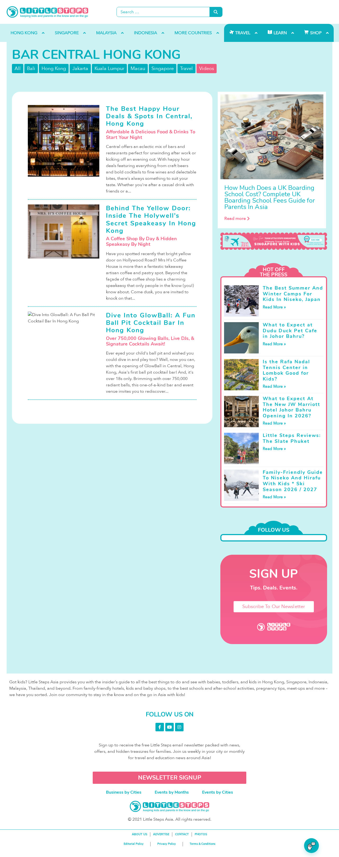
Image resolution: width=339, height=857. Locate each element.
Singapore (162, 68)
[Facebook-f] (159, 727)
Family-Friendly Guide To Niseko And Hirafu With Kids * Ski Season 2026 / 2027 (293, 481)
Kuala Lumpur (109, 68)
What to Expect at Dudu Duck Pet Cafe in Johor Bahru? (290, 330)
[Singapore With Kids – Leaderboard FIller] (274, 241)
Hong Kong (54, 68)
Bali (31, 68)
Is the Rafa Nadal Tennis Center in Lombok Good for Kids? (286, 370)
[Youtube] (169, 727)
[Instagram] (179, 727)
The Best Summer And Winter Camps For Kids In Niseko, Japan (293, 294)
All (18, 68)
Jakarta (80, 68)
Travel (186, 68)
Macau (138, 68)
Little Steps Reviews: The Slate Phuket (292, 438)
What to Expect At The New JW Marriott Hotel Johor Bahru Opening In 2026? (291, 407)
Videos (206, 68)
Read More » (274, 307)
